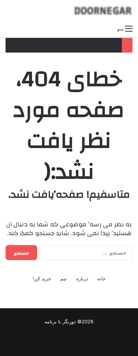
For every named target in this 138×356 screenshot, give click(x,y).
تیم (63, 278)
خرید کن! (42, 278)
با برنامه (53, 321)
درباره (82, 278)
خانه (101, 278)
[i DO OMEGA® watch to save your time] (103, 10)
